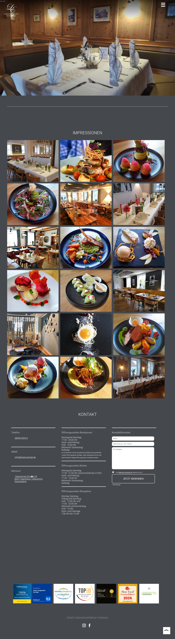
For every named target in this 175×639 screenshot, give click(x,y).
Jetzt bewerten (22, 601)
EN (4, 1)
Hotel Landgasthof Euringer (22, 597)
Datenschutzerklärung (125, 472)
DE (1, 1)
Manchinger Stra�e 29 (26, 476)
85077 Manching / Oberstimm (29, 479)
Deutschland (20, 481)
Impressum (103, 617)
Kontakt (70, 617)
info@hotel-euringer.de (25, 457)
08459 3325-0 (21, 438)
